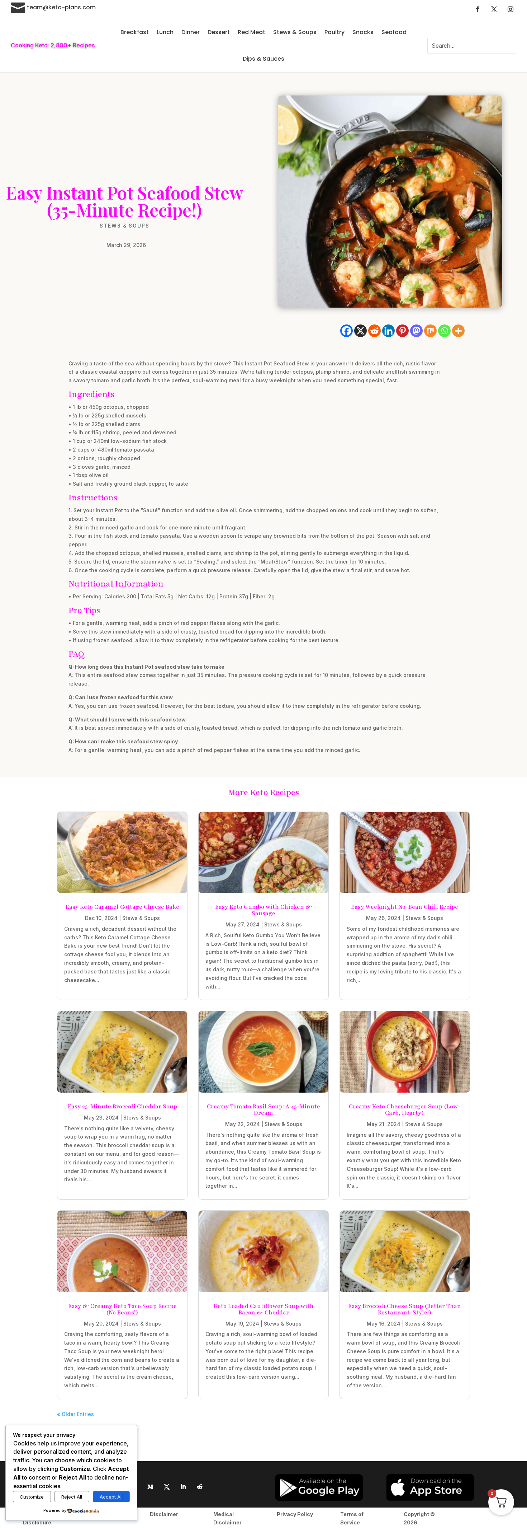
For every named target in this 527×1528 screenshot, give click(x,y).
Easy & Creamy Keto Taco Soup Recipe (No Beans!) (122, 1309)
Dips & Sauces (263, 59)
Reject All (71, 1497)
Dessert (219, 32)
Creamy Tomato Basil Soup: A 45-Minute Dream (263, 1110)
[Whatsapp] (444, 330)
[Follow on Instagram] (510, 9)
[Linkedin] (388, 330)
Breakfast (134, 32)
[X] (360, 330)
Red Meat (251, 32)
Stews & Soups (295, 32)
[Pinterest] (402, 330)
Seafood (394, 32)
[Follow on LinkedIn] (183, 1486)
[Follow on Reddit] (199, 1486)
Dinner (190, 32)
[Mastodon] (416, 330)
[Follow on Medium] (150, 1486)
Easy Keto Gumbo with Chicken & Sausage (263, 910)
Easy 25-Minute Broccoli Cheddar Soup (122, 1107)
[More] (458, 330)
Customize (32, 1497)
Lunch (165, 32)
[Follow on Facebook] (477, 9)
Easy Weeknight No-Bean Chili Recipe (404, 907)
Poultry (334, 32)
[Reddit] (374, 330)
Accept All (111, 1497)
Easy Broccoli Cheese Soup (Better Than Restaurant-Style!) (404, 1309)
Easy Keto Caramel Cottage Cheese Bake (122, 907)
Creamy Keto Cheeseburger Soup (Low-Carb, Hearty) (405, 1110)
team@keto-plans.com (61, 7)
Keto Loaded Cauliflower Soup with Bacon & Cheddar (264, 1309)
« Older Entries (75, 1414)
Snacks (363, 32)
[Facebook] (346, 330)
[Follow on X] (494, 9)
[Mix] (430, 330)
